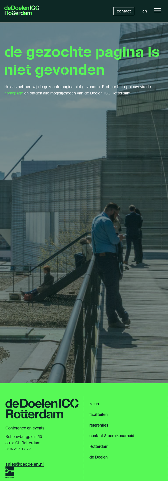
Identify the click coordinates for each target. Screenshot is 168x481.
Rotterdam (98, 446)
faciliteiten (98, 414)
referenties (98, 425)
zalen (94, 403)
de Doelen (98, 457)
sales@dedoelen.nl (24, 464)
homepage (13, 93)
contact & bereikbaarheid (111, 435)
